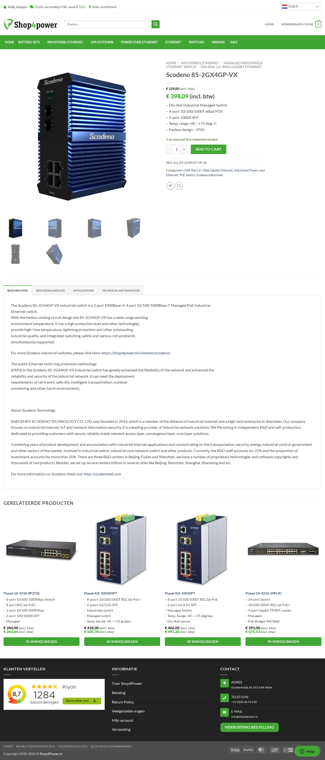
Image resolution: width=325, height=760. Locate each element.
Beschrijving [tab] (17, 290)
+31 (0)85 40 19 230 (244, 702)
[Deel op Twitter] (170, 186)
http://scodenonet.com (102, 474)
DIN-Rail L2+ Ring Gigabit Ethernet (231, 67)
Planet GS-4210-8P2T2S (22, 593)
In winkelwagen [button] (41, 641)
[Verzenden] (156, 24)
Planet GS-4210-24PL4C (264, 593)
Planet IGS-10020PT (180, 593)
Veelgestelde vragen (128, 711)
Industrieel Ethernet (200, 63)
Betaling (118, 692)
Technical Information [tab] (120, 290)
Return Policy (123, 702)
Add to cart (209, 149)
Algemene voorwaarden (111, 746)
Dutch (292, 6)
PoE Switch (187, 175)
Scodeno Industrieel (209, 175)
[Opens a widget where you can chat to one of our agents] (307, 752)
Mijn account (122, 720)
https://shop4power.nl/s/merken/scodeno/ (136, 353)
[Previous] (3, 584)
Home (9, 42)
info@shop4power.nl (244, 716)
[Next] (321, 584)
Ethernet (173, 42)
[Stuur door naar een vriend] (179, 186)
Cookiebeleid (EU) (73, 746)
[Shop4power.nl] (30, 24)
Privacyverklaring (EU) (35, 746)
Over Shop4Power (127, 683)
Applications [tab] (83, 290)
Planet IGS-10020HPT (100, 593)
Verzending (121, 729)
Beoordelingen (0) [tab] (50, 290)
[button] (269, 24)
